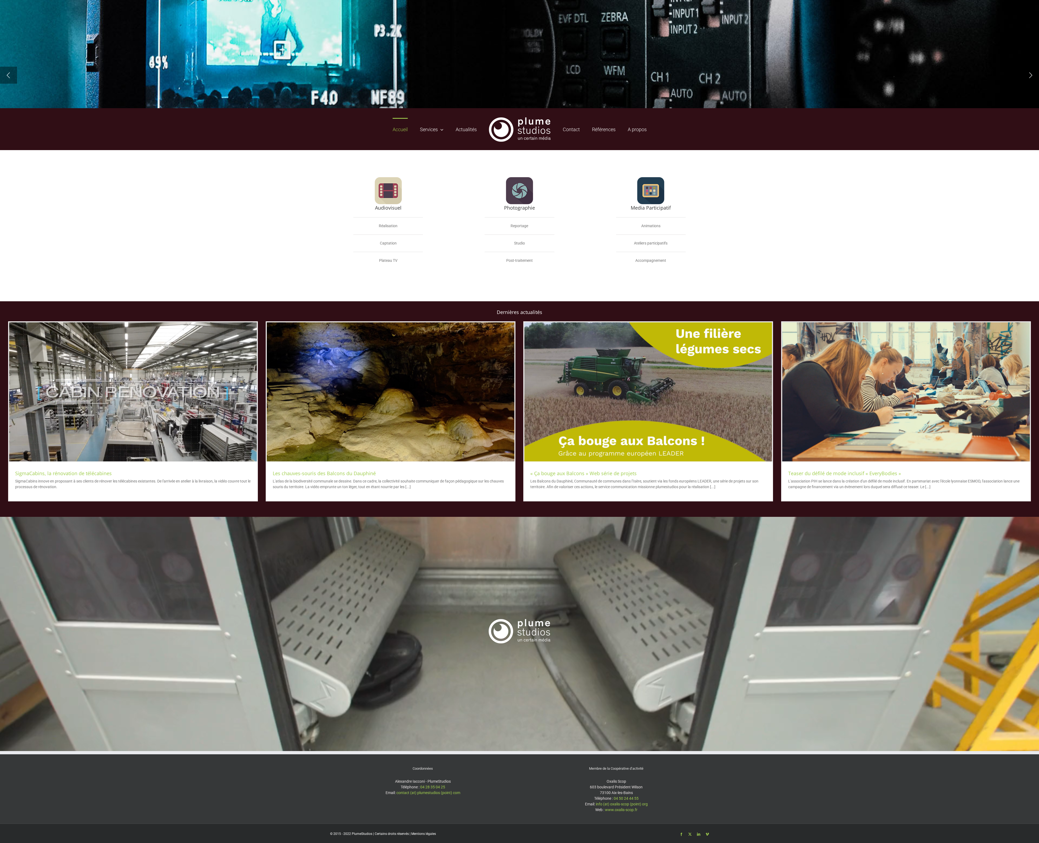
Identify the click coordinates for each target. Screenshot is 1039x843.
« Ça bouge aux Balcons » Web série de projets (583, 473)
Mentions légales (423, 834)
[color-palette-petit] (650, 179)
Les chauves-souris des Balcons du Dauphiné (324, 473)
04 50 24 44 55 (626, 798)
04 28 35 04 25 (432, 787)
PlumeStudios (362, 834)
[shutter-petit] (519, 179)
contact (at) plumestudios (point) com (428, 793)
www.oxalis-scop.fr (621, 810)
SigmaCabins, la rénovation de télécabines (63, 473)
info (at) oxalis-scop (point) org (622, 804)
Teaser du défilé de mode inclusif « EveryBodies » (844, 473)
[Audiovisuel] (388, 179)
